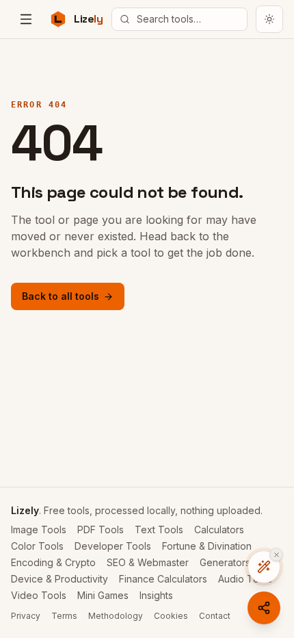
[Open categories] (26, 19)
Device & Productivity (59, 579)
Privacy (25, 616)
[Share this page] (264, 607)
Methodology (115, 616)
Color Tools (37, 546)
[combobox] (179, 19)
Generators (225, 562)
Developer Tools (113, 546)
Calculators (219, 529)
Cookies (171, 616)
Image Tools (38, 529)
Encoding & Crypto (53, 562)
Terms (64, 616)
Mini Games (103, 595)
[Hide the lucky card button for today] (276, 554)
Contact (214, 616)
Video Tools (38, 595)
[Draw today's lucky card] (264, 566)
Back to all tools (60, 296)
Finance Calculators (163, 579)
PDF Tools (100, 529)
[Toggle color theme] (269, 19)
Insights (156, 595)
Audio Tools (245, 579)
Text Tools (159, 529)
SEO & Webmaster (148, 562)
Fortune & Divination (207, 546)
